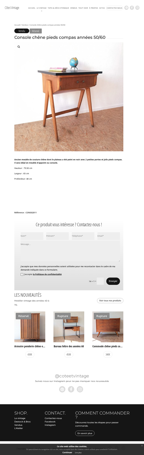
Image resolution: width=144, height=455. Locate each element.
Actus (102, 8)
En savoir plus (84, 433)
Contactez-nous (53, 418)
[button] (18, 46)
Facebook (50, 421)
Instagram (50, 425)
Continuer (67, 452)
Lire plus (78, 452)
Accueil (31, 8)
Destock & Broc (22, 421)
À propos (93, 8)
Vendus (73, 8)
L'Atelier (18, 428)
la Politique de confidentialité (47, 274)
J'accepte (43, 274)
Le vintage (42, 8)
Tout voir (83, 8)
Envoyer (113, 281)
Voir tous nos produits (110, 300)
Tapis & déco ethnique (58, 8)
